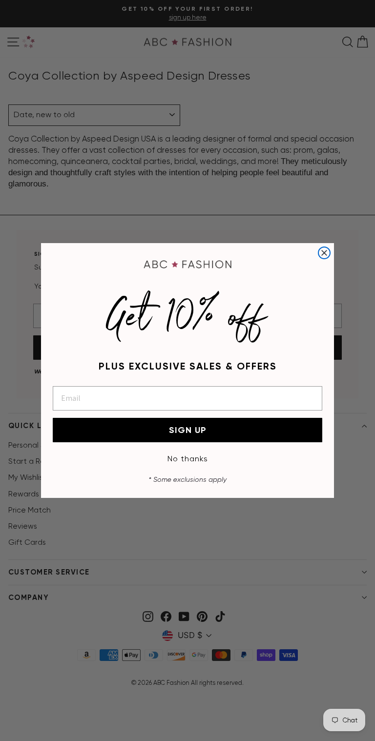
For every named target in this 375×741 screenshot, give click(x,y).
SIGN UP (188, 430)
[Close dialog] (324, 253)
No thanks (187, 458)
